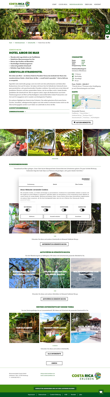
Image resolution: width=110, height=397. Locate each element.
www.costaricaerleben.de (48, 375)
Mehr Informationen (24, 224)
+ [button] (73, 96)
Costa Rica (63, 4)
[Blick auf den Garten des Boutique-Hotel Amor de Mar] (41, 142)
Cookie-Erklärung (55, 394)
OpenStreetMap (92, 108)
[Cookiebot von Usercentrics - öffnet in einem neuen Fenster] (86, 179)
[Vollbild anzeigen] (74, 101)
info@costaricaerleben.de (48, 373)
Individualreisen (76, 4)
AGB (65, 394)
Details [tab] (55, 184)
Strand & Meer (84, 113)
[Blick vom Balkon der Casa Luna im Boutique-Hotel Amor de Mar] (96, 142)
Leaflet (86, 108)
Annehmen (78, 216)
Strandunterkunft (76, 117)
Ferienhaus (86, 117)
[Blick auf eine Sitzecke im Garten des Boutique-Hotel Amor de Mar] (68, 142)
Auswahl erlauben (55, 216)
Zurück (54, 363)
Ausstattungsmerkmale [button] (18, 108)
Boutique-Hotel (87, 115)
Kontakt (97, 4)
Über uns (88, 4)
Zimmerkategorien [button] (16, 111)
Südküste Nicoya (76, 115)
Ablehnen (31, 216)
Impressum (23, 201)
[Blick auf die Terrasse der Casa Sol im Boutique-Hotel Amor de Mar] (13, 142)
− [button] (73, 98)
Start (54, 4)
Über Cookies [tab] (79, 184)
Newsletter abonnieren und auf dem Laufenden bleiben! (55, 388)
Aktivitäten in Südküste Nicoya (54, 299)
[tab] (39, 108)
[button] (52, 158)
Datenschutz (31, 201)
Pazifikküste (75, 113)
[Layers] (98, 96)
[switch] (46, 210)
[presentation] (7, 218)
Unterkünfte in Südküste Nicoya (54, 244)
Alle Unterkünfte (54, 354)
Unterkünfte (32, 43)
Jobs (80, 394)
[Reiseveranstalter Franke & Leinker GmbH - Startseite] (86, 376)
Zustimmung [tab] (30, 184)
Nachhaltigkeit (95, 117)
